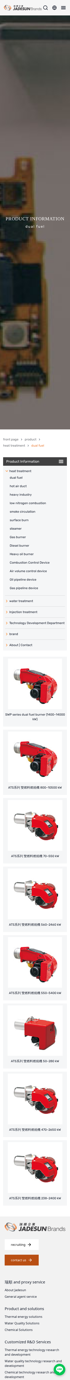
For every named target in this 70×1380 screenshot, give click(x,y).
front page (10, 439)
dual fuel (16, 477)
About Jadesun (15, 1290)
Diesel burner (19, 545)
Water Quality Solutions (22, 1323)
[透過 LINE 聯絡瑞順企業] (59, 1369)
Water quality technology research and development (33, 1363)
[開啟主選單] (63, 7)
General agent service (21, 1296)
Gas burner (18, 537)
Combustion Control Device (30, 562)
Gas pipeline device (24, 588)
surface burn (19, 520)
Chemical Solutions (19, 1330)
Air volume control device (28, 571)
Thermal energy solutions (23, 1317)
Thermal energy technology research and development (32, 1352)
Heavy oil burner (22, 554)
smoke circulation (22, 511)
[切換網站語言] (54, 7)
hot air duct (18, 486)
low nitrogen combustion (28, 503)
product (30, 439)
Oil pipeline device (23, 579)
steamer (16, 528)
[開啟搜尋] (45, 7)
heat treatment (14, 445)
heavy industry (21, 494)
